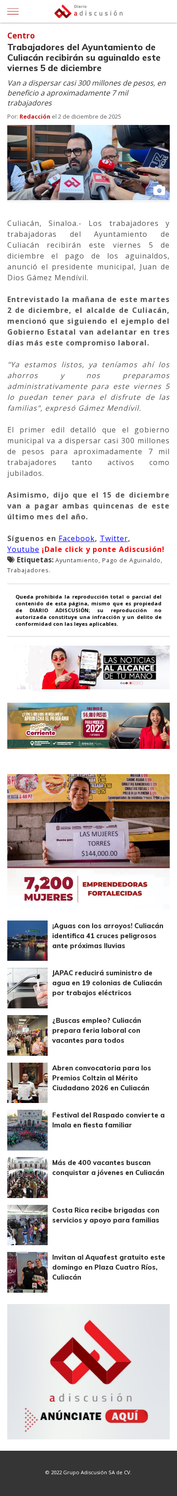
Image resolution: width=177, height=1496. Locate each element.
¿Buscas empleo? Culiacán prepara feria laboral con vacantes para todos (96, 1031)
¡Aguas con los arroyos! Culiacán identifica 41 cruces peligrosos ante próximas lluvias (107, 936)
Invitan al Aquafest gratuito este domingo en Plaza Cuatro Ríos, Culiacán (108, 1267)
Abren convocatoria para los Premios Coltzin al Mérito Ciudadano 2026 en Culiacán (101, 1078)
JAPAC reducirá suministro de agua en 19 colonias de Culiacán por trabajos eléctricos (107, 983)
